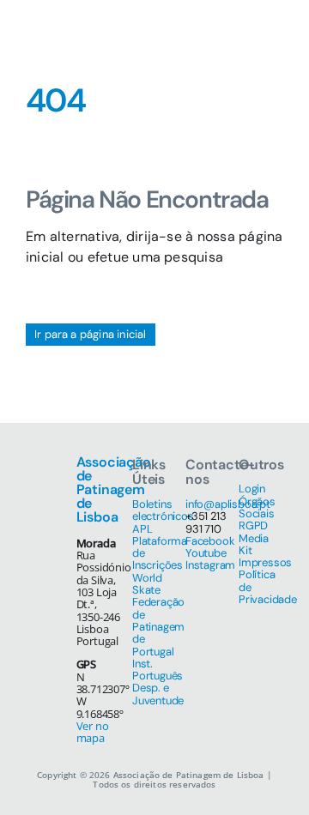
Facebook (209, 541)
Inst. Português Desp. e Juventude (158, 682)
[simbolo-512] (51, 15)
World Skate (147, 583)
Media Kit (254, 544)
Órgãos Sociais (257, 507)
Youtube (206, 553)
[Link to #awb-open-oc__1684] (266, 34)
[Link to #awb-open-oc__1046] (223, 34)
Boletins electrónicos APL (163, 516)
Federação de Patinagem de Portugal (158, 626)
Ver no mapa (92, 732)
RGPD (253, 525)
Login (252, 488)
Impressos (265, 562)
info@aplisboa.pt (227, 504)
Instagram (210, 565)
